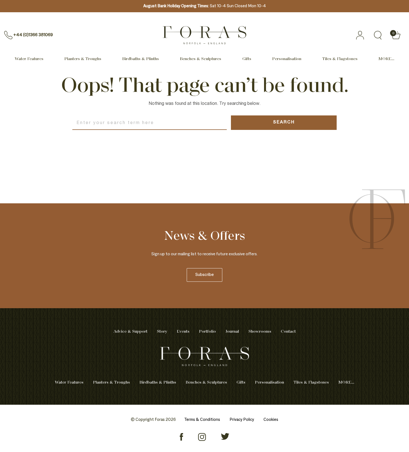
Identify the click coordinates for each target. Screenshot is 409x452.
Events (183, 331)
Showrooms (259, 331)
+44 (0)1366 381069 (33, 35)
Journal (232, 331)
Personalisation (286, 59)
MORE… (386, 59)
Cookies (270, 420)
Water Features (29, 59)
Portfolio (207, 331)
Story (162, 331)
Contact (288, 331)
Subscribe (204, 275)
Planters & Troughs (82, 59)
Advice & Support (130, 331)
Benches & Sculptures (200, 59)
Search (284, 122)
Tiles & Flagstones (340, 59)
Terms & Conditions (202, 420)
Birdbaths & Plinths (140, 59)
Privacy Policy (242, 420)
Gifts (246, 59)
